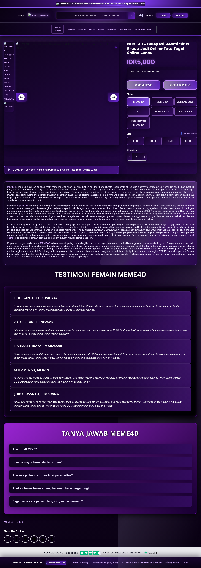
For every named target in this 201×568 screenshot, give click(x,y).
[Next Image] (113, 97)
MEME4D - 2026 (13, 522)
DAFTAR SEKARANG (180, 85)
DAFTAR (180, 15)
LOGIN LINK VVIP (143, 85)
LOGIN (163, 15)
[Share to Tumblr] (51, 538)
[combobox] (92, 15)
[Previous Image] (21, 97)
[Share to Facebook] (16, 538)
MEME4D (12, 186)
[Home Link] (38, 15)
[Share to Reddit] (43, 538)
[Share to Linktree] (25, 538)
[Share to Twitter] (7, 538)
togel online (22, 205)
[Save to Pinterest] (34, 538)
